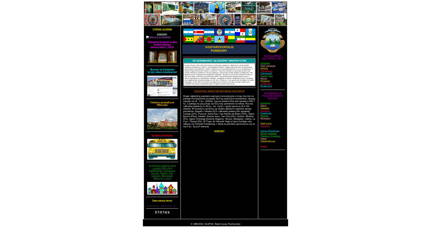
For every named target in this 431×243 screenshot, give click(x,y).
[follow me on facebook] (158, 37)
